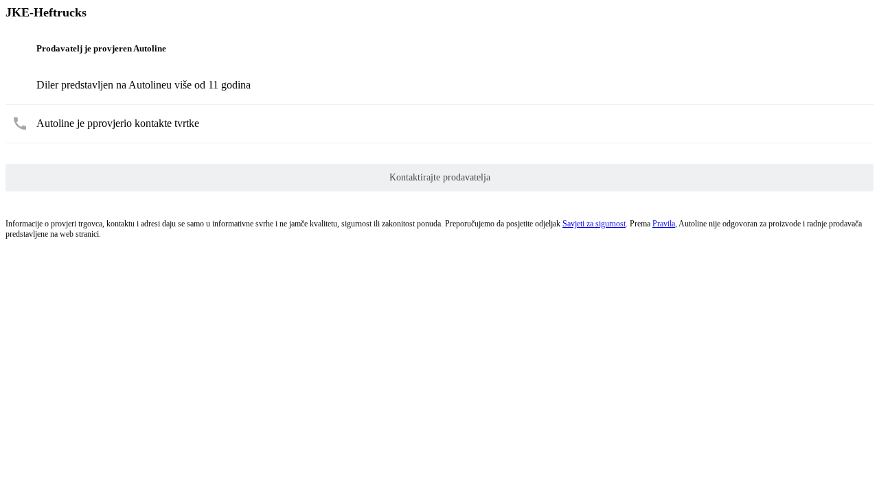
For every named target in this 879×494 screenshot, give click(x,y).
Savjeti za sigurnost (594, 223)
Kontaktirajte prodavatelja (439, 177)
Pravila (663, 223)
